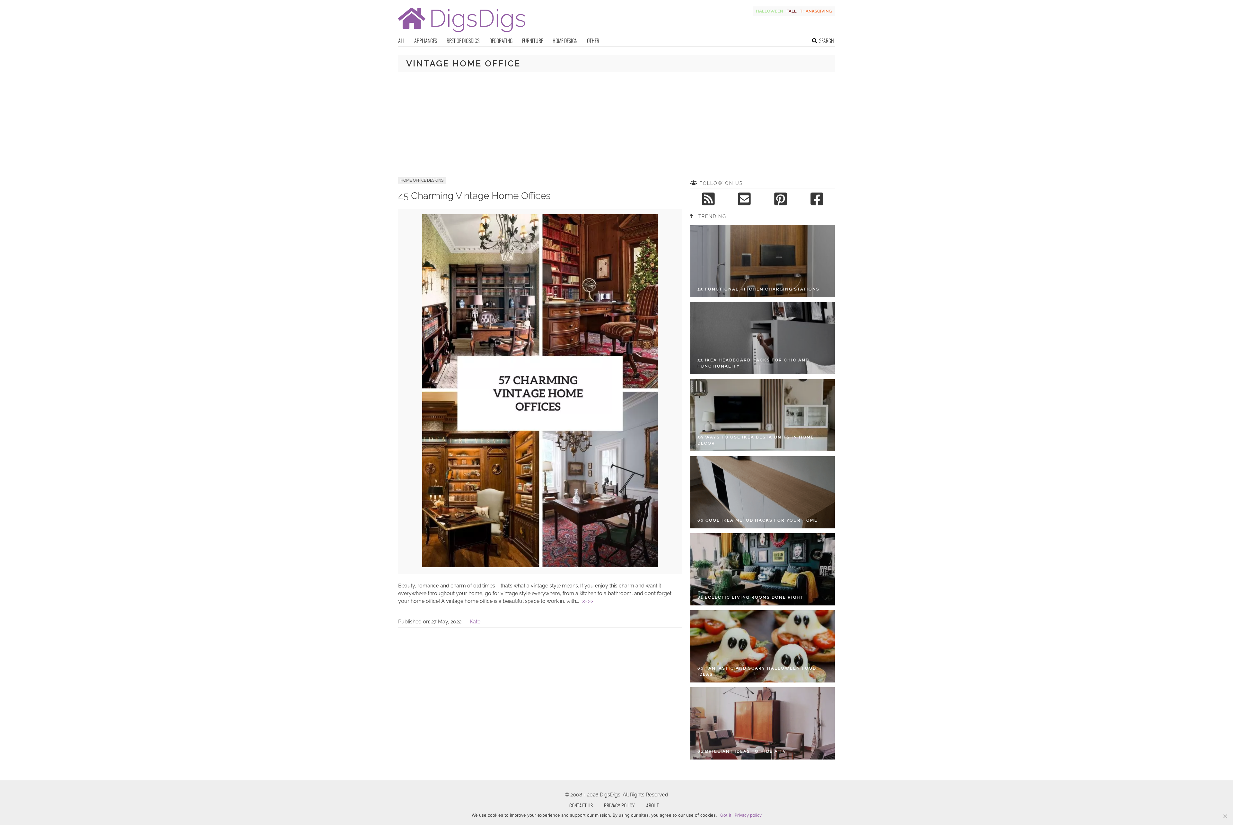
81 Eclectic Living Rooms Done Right (750, 597)
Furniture (532, 41)
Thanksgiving (816, 11)
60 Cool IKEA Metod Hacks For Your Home (757, 520)
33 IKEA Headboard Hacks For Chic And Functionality (753, 363)
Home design (565, 41)
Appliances (425, 41)
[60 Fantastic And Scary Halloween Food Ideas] (762, 646)
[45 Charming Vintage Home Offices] (540, 565)
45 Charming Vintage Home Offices (474, 195)
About (652, 806)
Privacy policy (748, 815)
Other (593, 41)
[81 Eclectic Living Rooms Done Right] (762, 569)
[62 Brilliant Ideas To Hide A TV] (762, 723)
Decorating (500, 41)
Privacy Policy (619, 806)
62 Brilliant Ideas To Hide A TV (741, 751)
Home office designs (421, 180)
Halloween (769, 11)
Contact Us (581, 806)
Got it (725, 815)
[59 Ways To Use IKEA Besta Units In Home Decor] (762, 415)
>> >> (587, 601)
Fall (791, 11)
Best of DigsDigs (463, 41)
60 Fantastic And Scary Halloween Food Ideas (756, 671)
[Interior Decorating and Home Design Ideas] (461, 33)
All (401, 41)
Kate (475, 622)
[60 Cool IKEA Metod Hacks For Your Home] (762, 492)
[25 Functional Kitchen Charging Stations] (762, 261)
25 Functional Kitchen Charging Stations (758, 289)
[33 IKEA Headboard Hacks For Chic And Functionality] (762, 338)
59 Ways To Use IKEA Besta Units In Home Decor (755, 440)
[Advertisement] (616, 124)
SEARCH (826, 41)
